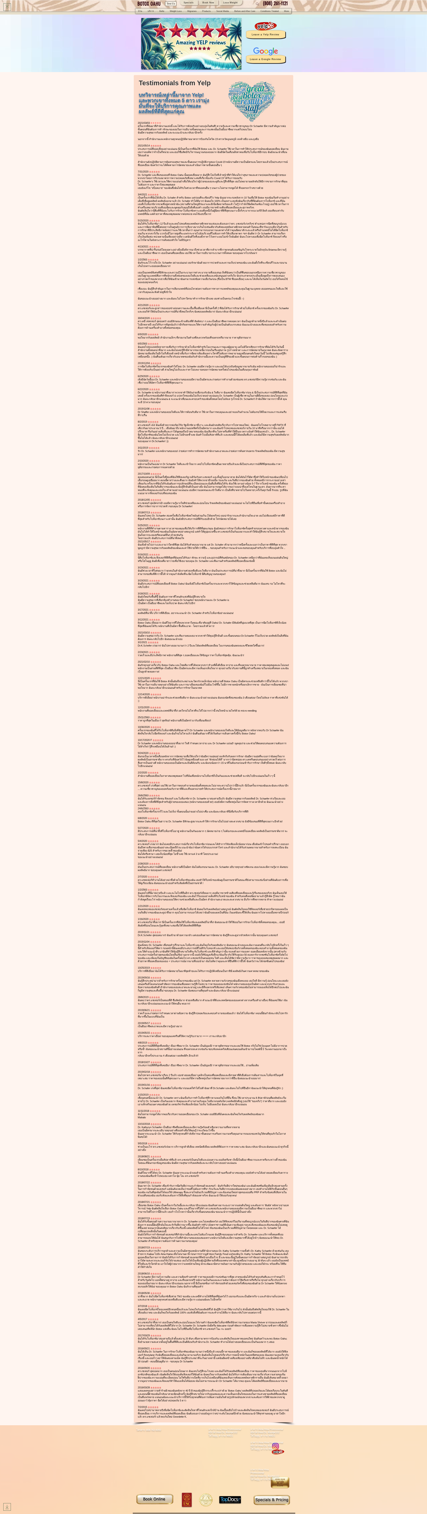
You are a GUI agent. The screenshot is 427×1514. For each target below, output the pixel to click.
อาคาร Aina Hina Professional (224, 1429)
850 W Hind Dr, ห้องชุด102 (265, 1432)
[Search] (257, 4)
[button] (150, 11)
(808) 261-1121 (276, 3)
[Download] (7, 7)
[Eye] (154, 1499)
